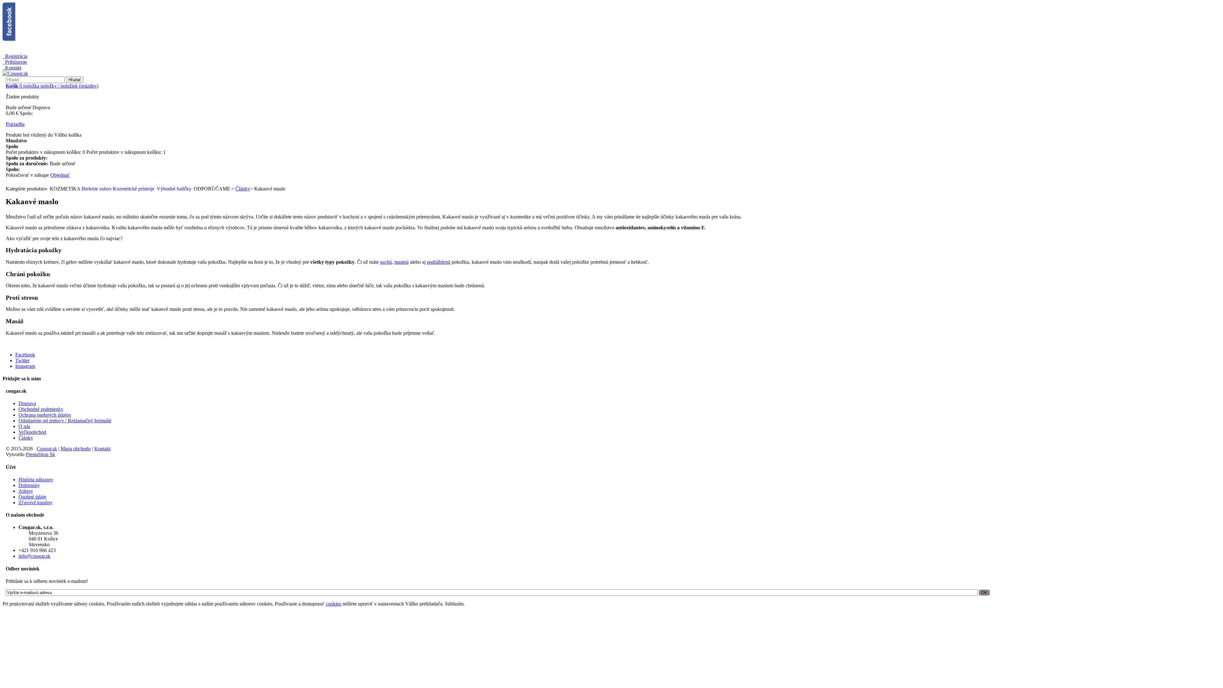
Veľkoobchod (32, 432)
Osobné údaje (32, 496)
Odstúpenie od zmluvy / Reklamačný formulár (64, 420)
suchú (386, 262)
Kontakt (13, 67)
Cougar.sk (47, 448)
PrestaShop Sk (40, 454)
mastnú (401, 262)
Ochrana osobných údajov (44, 415)
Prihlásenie (16, 62)
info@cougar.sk (34, 556)
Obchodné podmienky (40, 409)
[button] (27, 189)
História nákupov (35, 479)
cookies (333, 603)
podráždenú (438, 262)
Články (25, 438)
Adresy (25, 491)
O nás (24, 426)
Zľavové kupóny (35, 502)
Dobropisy (29, 485)
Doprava (27, 403)
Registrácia (16, 56)
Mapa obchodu (76, 448)
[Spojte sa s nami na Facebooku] (611, 22)
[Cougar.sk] (15, 73)
